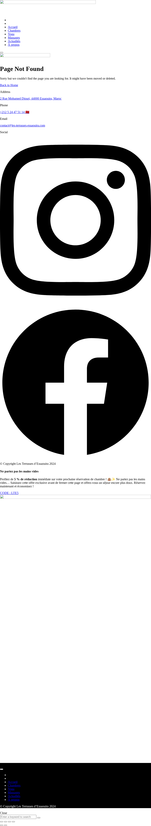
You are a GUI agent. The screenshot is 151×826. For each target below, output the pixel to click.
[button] (9, 493)
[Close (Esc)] (1, 821)
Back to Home (9, 85)
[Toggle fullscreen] (9, 821)
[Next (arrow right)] (5, 825)
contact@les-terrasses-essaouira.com (22, 125)
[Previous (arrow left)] (1, 825)
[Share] (5, 821)
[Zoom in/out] (13, 821)
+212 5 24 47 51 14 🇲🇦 (14, 112)
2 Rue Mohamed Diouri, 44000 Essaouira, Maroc (31, 98)
